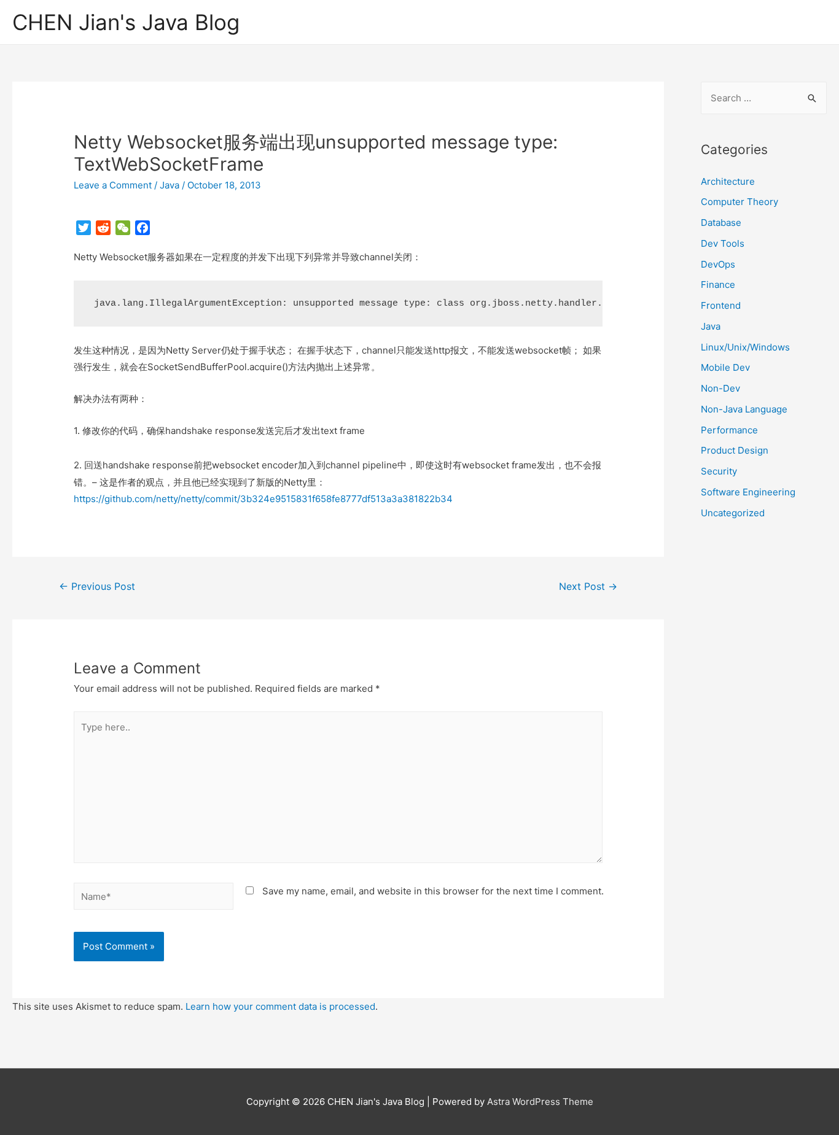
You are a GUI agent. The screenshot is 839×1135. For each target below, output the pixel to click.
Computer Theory (739, 201)
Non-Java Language (744, 409)
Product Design (734, 450)
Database (721, 222)
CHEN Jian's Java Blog (126, 22)
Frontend (721, 305)
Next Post (588, 586)
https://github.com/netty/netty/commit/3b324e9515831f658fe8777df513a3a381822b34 (263, 499)
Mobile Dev (725, 367)
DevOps (718, 264)
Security (719, 471)
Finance (718, 284)
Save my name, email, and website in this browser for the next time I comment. (433, 891)
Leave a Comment (113, 185)
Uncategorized (733, 513)
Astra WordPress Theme (540, 1101)
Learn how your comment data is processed (280, 1006)
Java (169, 185)
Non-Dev (720, 388)
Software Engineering (748, 492)
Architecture (728, 181)
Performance (729, 430)
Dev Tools (722, 243)
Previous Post (97, 586)
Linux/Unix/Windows (745, 347)
